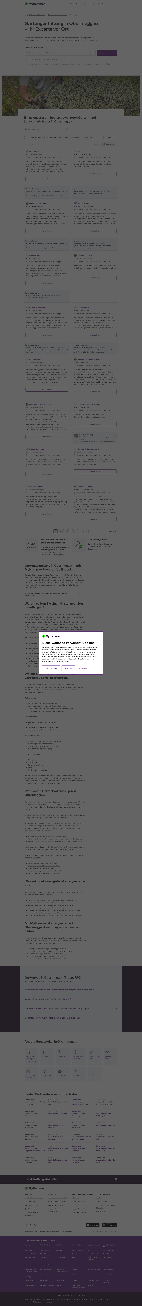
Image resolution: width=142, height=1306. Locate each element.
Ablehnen (68, 668)
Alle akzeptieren (51, 668)
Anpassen (83, 668)
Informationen (66, 656)
